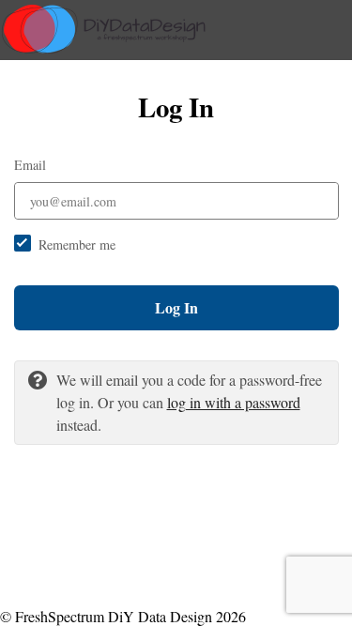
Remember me (76, 244)
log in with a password (233, 402)
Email (30, 165)
